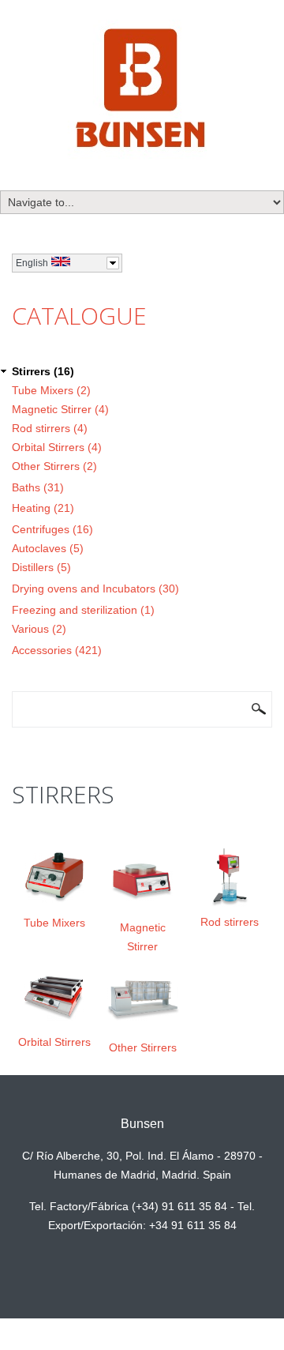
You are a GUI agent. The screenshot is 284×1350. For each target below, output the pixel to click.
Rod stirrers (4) (50, 428)
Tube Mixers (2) (51, 390)
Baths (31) (38, 487)
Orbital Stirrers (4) (57, 447)
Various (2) (39, 628)
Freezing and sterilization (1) (83, 610)
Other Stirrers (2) (54, 466)
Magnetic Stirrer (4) (60, 409)
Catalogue (79, 315)
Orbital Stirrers (54, 1042)
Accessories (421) (57, 650)
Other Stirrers (143, 1047)
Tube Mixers (54, 922)
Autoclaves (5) (48, 548)
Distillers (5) (41, 567)
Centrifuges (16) (52, 529)
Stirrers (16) (43, 371)
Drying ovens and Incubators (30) (95, 588)
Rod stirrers (229, 922)
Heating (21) (43, 508)
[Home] (142, 91)
